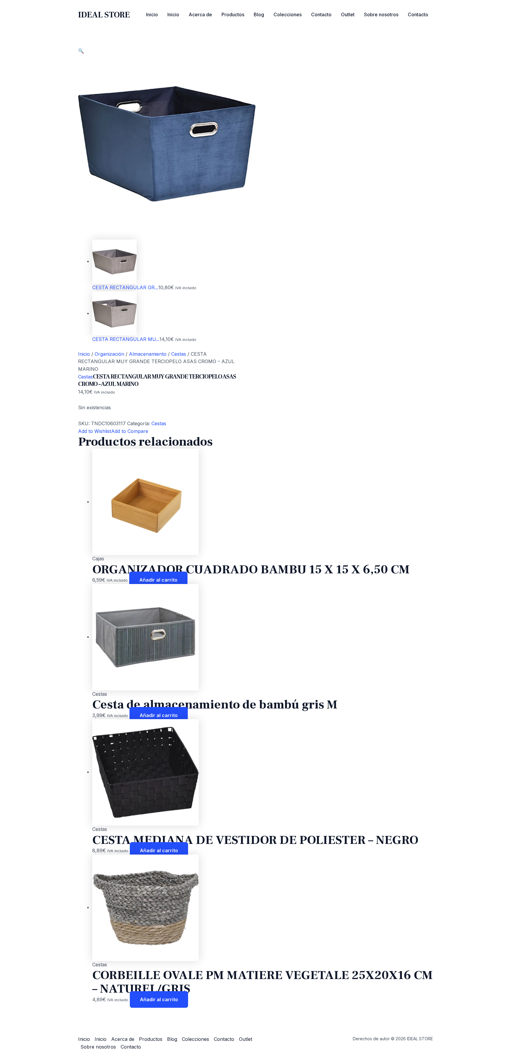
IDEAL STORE (104, 14)
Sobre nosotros (381, 14)
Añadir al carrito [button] (158, 580)
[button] (81, 51)
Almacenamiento (147, 354)
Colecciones (288, 14)
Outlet (348, 14)
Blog (259, 14)
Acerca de (200, 14)
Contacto (321, 14)
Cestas (178, 354)
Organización (109, 354)
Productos (232, 14)
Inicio (152, 14)
